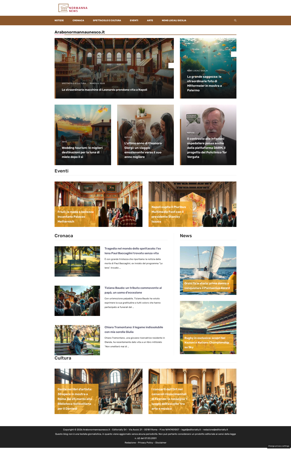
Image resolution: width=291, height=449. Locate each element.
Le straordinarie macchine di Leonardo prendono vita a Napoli (104, 89)
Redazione (130, 442)
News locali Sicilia (174, 20)
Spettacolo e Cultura (107, 20)
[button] (235, 20)
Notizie (59, 20)
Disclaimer (160, 442)
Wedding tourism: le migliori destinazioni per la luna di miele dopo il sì (82, 152)
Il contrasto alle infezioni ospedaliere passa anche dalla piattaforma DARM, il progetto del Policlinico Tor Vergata (207, 148)
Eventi (134, 20)
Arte (150, 20)
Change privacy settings (278, 446)
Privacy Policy (145, 442)
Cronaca (78, 20)
